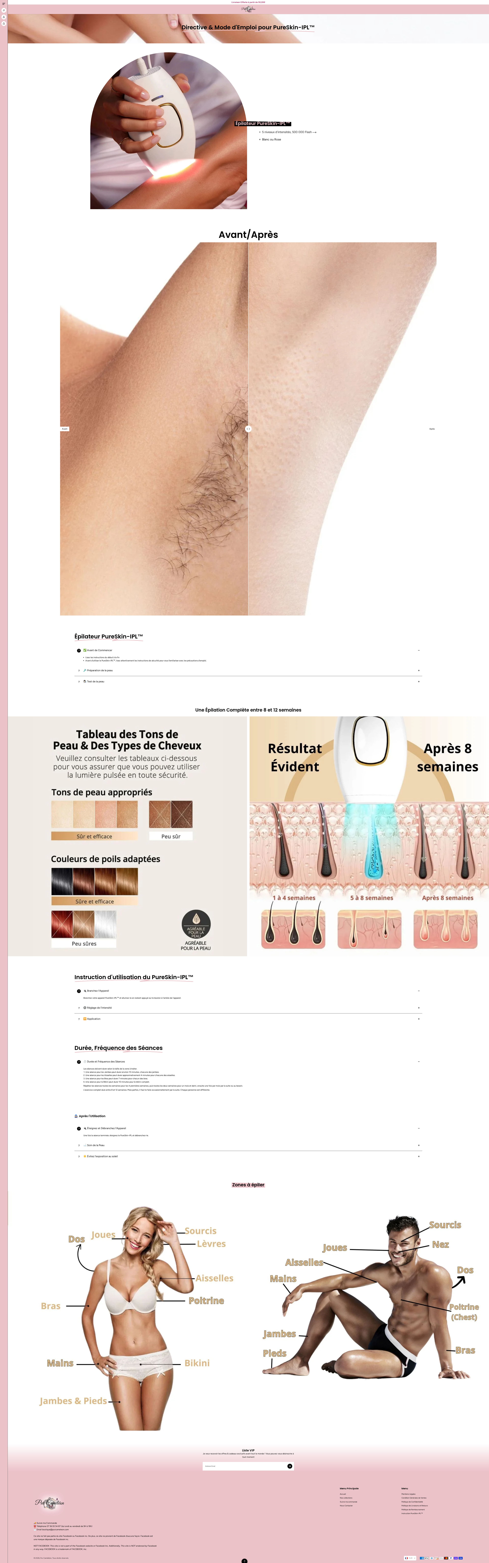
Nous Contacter (346, 1506)
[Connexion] (3, 17)
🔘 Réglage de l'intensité (97, 1007)
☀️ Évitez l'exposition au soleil (100, 1156)
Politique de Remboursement (413, 1510)
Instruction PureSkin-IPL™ (412, 1513)
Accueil (343, 1494)
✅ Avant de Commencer (97, 650)
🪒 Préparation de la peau (98, 670)
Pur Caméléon (46, 1558)
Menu (405, 1488)
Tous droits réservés (60, 1558)
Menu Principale (349, 1488)
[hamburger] (4, 4)
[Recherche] (3, 10)
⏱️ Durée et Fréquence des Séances (104, 1061)
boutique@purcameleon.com (55, 1529)
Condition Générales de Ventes (414, 1498)
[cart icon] (3, 23)
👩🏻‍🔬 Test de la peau (93, 681)
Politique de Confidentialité (412, 1502)
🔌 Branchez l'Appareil (96, 990)
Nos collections (346, 1498)
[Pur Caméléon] (248, 9)
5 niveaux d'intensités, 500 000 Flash (287, 132)
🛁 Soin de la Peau (93, 1145)
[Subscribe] (289, 1466)
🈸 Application (91, 1018)
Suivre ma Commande (47, 1523)
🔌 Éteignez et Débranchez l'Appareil (104, 1128)
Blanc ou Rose (272, 139)
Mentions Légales (409, 1494)
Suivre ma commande (348, 1502)
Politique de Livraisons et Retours (415, 1506)
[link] (168, 130)
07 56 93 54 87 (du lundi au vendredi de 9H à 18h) (69, 1526)
